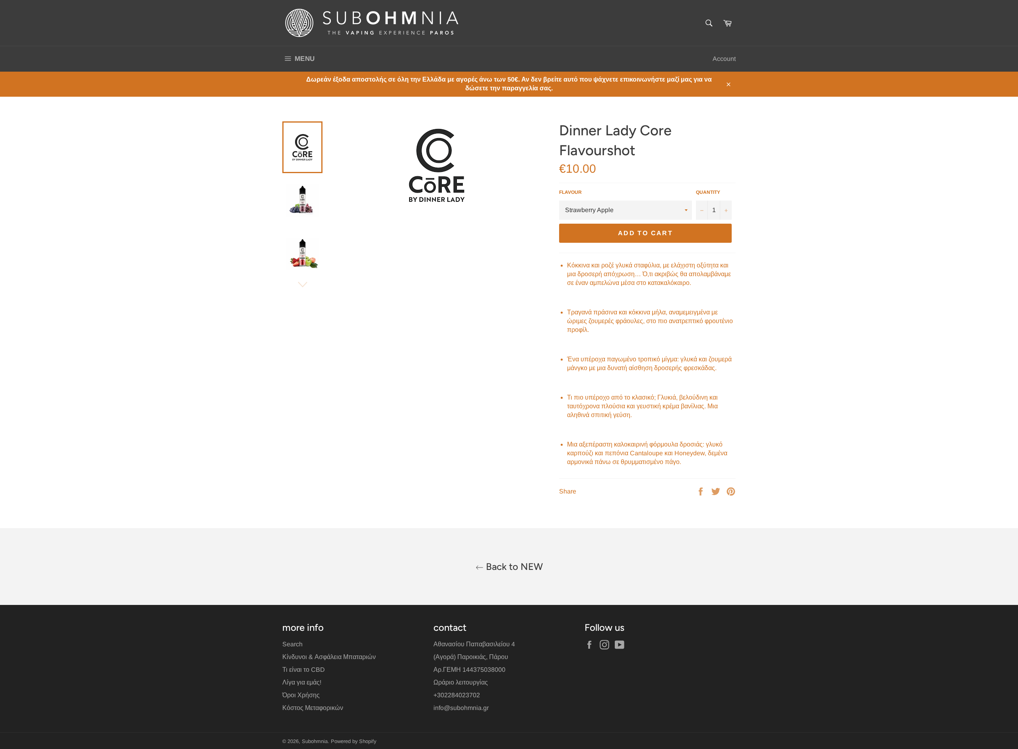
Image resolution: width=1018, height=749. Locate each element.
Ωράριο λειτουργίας (460, 682)
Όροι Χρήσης (301, 695)
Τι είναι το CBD (303, 669)
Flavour (570, 192)
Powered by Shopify (353, 741)
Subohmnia (315, 741)
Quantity (708, 192)
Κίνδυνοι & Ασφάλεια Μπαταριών (329, 656)
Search (292, 644)
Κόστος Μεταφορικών (312, 707)
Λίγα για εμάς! (301, 682)
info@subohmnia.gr (461, 707)
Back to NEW (513, 566)
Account (724, 58)
